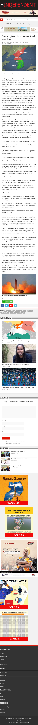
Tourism (2, 653)
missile (17, 310)
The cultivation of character (18, 451)
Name (4, 420)
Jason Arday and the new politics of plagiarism (15, 364)
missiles (23, 310)
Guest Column (4, 678)
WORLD (7, 23)
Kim (5, 310)
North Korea (5, 312)
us (24, 312)
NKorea (30, 310)
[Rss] (17, 721)
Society (2, 696)
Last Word (3, 675)
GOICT (30, 718)
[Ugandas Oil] (14, 490)
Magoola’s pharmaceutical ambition (20, 458)
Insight (2, 686)
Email (3, 426)
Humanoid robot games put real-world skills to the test (18, 388)
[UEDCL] (14, 594)
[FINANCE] (14, 626)
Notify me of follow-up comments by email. (15, 441)
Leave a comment (8, 43)
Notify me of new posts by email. (12, 443)
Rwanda (2, 662)
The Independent (7, 42)
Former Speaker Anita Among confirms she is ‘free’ (16, 20)
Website (4, 431)
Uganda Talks (3, 672)
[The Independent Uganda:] (19, 5)
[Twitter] (20, 721)
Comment (4, 405)
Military (11, 310)
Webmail (2, 712)
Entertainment (3, 656)
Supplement (3, 664)
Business (2, 709)
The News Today (4, 707)
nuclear (13, 312)
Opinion (2, 683)
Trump (19, 312)
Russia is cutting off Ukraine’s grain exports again (16, 341)
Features (2, 693)
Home (1, 23)
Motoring (2, 699)
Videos (2, 659)
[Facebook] (18, 721)
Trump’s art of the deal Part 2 (18, 466)
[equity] (19, 558)
